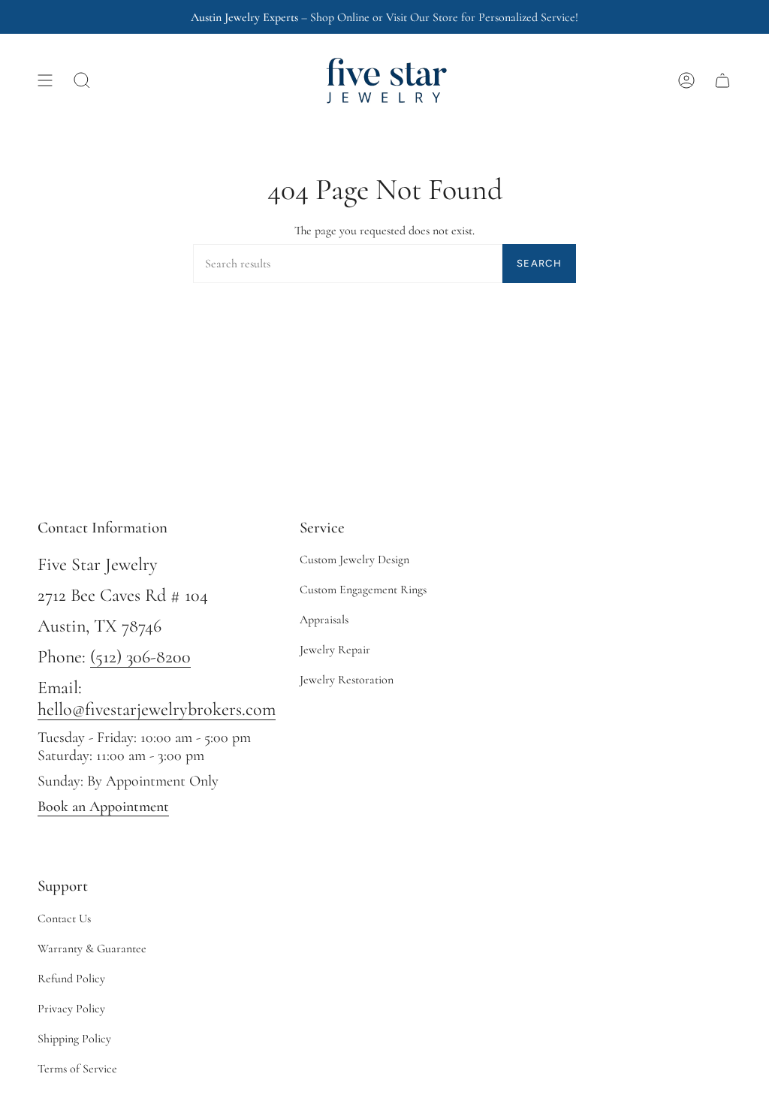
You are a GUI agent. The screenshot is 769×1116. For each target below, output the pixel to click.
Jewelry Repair (335, 649)
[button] (82, 80)
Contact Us (64, 918)
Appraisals (324, 619)
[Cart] (722, 80)
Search (539, 263)
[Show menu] (45, 80)
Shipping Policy (74, 1038)
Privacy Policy (71, 1008)
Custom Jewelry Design (354, 559)
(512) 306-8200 (140, 657)
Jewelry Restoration (347, 679)
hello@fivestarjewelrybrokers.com (157, 709)
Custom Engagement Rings (363, 589)
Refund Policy (71, 978)
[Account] (686, 80)
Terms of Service (77, 1068)
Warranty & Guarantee (92, 948)
